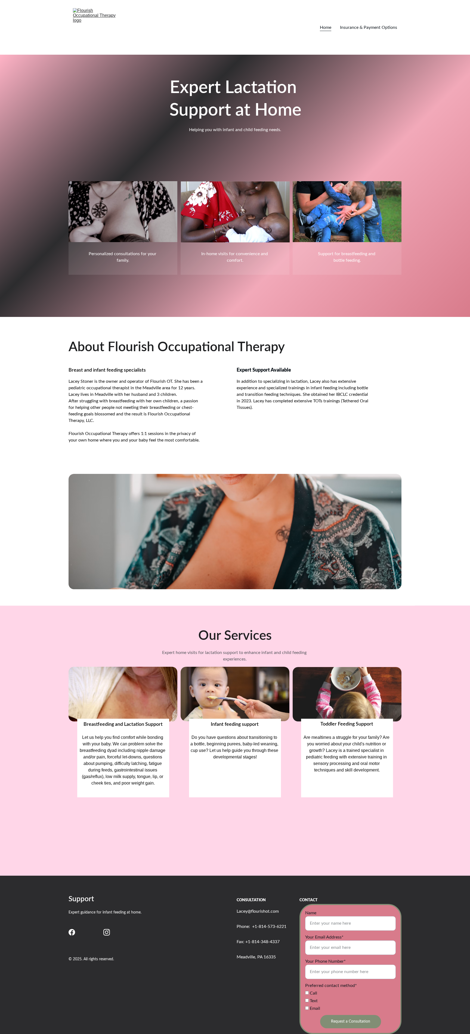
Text (313, 1001)
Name (310, 913)
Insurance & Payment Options (368, 27)
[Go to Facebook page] (72, 932)
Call (313, 993)
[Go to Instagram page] (106, 932)
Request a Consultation (350, 1021)
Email (314, 1008)
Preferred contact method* (331, 985)
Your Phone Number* (325, 961)
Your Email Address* (324, 937)
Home (325, 27)
